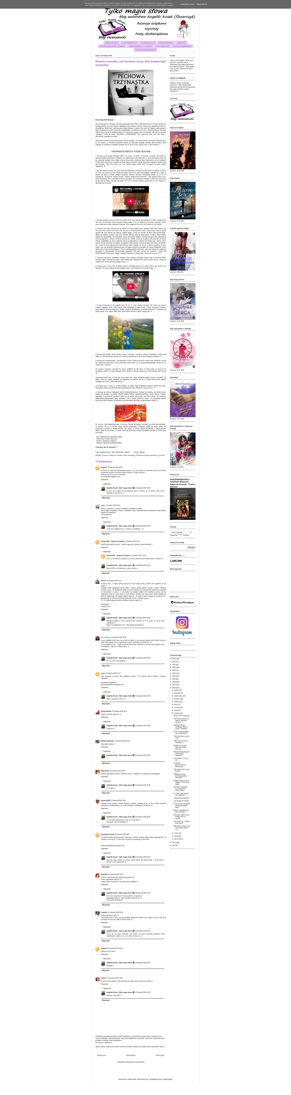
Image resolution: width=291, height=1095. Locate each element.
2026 (174, 659)
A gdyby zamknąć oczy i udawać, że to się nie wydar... (182, 782)
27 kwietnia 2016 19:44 (142, 992)
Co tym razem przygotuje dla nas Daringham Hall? (182, 805)
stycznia (177, 839)
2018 (174, 682)
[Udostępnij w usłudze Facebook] (141, 452)
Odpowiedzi (107, 484)
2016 (174, 688)
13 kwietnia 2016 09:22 (115, 467)
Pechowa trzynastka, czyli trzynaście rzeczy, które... (180, 788)
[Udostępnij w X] (139, 452)
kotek (125, 455)
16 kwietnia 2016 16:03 (142, 857)
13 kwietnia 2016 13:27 (114, 581)
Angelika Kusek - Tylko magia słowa (119, 488)
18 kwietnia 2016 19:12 (142, 893)
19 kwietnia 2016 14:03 (115, 948)
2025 (174, 662)
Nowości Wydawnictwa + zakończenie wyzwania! (182, 753)
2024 (174, 664)
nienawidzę (131, 455)
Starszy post (160, 1055)
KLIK (103, 126)
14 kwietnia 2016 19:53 (142, 488)
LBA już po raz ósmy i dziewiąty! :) (181, 741)
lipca (176, 704)
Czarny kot (112, 455)
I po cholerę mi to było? (181, 801)
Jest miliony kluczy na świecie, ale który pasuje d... (181, 720)
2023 (174, 667)
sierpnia (177, 702)
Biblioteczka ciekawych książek (111, 437)
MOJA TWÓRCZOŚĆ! (162, 46)
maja (176, 710)
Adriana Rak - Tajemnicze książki (112, 541)
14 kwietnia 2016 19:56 (142, 725)
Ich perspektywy (106, 514)
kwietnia (177, 713)
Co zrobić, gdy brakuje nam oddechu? (181, 794)
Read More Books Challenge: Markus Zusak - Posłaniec (181, 726)
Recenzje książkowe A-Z (148, 43)
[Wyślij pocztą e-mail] (135, 452)
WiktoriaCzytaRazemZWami (112, 443)
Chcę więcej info (187, 4)
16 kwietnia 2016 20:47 (115, 874)
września (177, 699)
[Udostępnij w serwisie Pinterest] (143, 452)
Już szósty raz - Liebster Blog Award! (182, 822)
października (178, 696)
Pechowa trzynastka (142, 455)
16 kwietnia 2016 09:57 (122, 834)
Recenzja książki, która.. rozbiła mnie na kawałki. (182, 816)
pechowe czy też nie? (157, 455)
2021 (174, 673)
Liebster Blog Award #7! (181, 798)
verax (103, 505)
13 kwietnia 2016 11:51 (112, 505)
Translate (186, 535)
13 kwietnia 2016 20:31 (119, 711)
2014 (174, 845)
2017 (174, 685)
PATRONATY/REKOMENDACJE (145, 50)
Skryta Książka (106, 711)
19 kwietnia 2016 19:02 (142, 962)
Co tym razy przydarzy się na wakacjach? (181, 732)
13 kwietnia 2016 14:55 (118, 637)
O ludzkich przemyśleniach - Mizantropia (180, 764)
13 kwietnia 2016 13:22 (138, 555)
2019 (174, 679)
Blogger (169, 1079)
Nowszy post (101, 1055)
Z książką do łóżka (107, 834)
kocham (119, 455)
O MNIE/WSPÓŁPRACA (129, 43)
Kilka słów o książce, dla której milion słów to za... (182, 827)
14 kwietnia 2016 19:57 (142, 817)
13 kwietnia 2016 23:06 (118, 800)
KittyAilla (104, 874)
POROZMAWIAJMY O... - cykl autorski (140, 46)
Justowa (104, 948)
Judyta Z (104, 467)
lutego (176, 836)
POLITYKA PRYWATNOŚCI (182, 46)
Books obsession (112, 439)
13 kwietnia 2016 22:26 (117, 771)
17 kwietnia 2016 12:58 (115, 912)
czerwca (177, 707)
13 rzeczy (105, 455)
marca (176, 833)
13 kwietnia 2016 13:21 (132, 541)
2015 (174, 842)
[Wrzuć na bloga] (137, 452)
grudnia (176, 690)
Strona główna (130, 1055)
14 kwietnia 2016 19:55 (142, 618)
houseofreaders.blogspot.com (110, 476)
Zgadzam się (202, 4)
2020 (174, 676)
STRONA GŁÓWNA (112, 43)
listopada (177, 693)
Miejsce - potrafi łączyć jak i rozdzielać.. (181, 811)
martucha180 (105, 800)
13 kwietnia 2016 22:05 (122, 741)
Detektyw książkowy (110, 441)
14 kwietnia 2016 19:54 (142, 565)
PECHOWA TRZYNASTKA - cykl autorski (112, 46)
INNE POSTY (181, 43)
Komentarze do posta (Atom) (134, 1062)
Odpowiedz (104, 479)
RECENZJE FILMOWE (166, 43)
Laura (103, 673)
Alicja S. (104, 978)
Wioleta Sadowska (107, 741)
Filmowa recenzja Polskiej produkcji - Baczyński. (181, 775)
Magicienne (105, 771)
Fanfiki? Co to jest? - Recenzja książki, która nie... (180, 747)
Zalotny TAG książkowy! (182, 716)
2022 (174, 670)
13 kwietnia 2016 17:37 (113, 673)
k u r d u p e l (105, 637)
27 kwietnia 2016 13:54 (115, 978)
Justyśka (104, 912)
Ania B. (103, 581)
